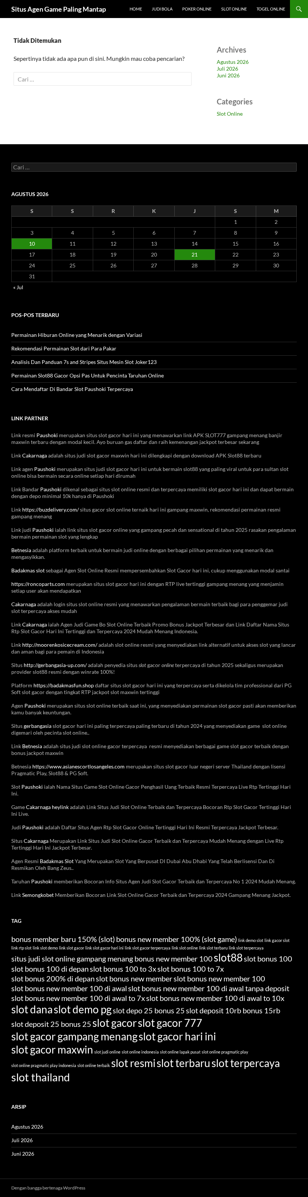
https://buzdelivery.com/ (50, 509)
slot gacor (114, 1023)
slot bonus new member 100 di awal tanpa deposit (208, 988)
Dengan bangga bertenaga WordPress (48, 1188)
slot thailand (40, 1077)
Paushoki (47, 435)
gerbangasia (37, 726)
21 (195, 254)
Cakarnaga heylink (47, 807)
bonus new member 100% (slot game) (176, 938)
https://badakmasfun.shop (63, 685)
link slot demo (45, 947)
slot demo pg (83, 1009)
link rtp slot (21, 947)
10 (32, 243)
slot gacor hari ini (177, 1036)
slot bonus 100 (268, 958)
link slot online (185, 947)
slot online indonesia (140, 1051)
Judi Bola (162, 8)
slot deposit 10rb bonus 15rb (233, 1010)
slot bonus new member (134, 978)
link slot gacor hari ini (104, 947)
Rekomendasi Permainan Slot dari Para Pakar (63, 348)
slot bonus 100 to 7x (190, 968)
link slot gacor (71, 947)
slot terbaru (183, 1063)
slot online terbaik (93, 1065)
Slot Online (234, 8)
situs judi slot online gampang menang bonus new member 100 (112, 958)
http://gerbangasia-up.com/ (55, 665)
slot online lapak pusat (180, 1051)
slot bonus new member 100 (219, 978)
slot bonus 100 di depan (50, 968)
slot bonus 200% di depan (53, 978)
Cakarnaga (34, 455)
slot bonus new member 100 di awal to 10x (215, 997)
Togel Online (271, 8)
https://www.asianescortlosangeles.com (78, 766)
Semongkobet (38, 895)
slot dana (32, 1009)
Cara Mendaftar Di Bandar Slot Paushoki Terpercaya (72, 389)
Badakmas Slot (57, 861)
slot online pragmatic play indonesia (43, 1065)
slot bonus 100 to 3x (123, 968)
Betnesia (21, 550)
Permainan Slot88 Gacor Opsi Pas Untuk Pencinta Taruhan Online (87, 375)
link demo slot (250, 940)
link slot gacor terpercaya (148, 947)
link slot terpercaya (246, 947)
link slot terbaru (213, 947)
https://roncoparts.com (38, 584)
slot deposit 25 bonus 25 (51, 1023)
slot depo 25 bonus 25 (149, 1010)
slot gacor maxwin (52, 1049)
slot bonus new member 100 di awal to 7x (78, 997)
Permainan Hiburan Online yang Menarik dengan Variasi (76, 335)
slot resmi (133, 1063)
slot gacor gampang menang (74, 1036)
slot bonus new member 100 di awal (69, 988)
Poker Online (196, 8)
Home (136, 8)
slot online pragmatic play (225, 1051)
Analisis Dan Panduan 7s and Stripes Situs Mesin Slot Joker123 (84, 362)
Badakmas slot (28, 570)
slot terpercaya (245, 1063)
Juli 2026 (227, 68)
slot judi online (107, 1051)
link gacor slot (277, 940)
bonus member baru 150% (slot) (63, 938)
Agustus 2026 (233, 62)
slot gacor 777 (170, 1023)
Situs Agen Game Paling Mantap (58, 9)
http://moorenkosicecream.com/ (59, 645)
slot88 (228, 957)
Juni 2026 (228, 75)
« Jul (18, 287)
